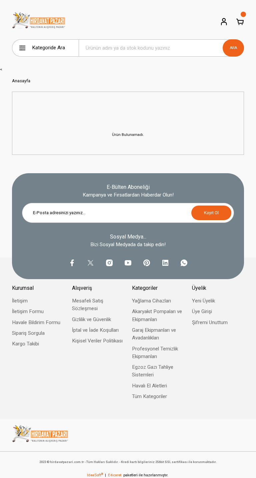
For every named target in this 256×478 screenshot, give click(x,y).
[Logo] (39, 21)
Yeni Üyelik (203, 301)
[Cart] (240, 22)
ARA (233, 47)
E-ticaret (114, 475)
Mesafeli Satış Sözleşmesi (87, 304)
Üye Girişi (202, 311)
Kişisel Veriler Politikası (97, 341)
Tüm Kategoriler (149, 396)
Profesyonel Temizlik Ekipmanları (155, 352)
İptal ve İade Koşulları (95, 330)
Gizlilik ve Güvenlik (91, 319)
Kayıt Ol (211, 212)
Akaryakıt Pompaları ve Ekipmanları (157, 315)
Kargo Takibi (25, 344)
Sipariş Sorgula (28, 333)
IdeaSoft (95, 475)
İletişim (20, 301)
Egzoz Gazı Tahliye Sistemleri (152, 371)
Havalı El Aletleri (149, 386)
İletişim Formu (28, 311)
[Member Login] (224, 22)
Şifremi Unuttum (210, 322)
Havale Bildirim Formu (36, 322)
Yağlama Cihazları (151, 301)
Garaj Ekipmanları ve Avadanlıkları (154, 334)
